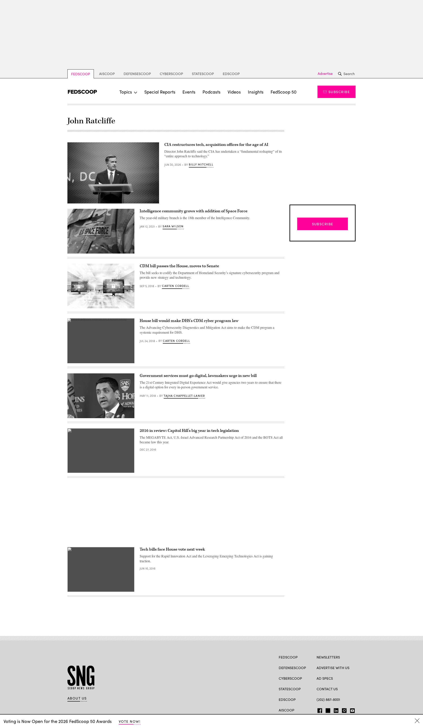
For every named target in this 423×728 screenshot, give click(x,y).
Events (188, 92)
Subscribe (339, 91)
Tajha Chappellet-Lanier (184, 396)
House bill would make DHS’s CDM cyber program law (189, 321)
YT (351, 709)
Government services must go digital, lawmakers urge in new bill (198, 375)
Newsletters (328, 657)
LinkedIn (336, 709)
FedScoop (80, 73)
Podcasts (211, 92)
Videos (234, 92)
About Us (77, 698)
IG (343, 709)
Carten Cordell (175, 286)
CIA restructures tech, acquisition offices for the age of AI (216, 144)
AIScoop (107, 73)
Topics (125, 92)
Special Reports (159, 92)
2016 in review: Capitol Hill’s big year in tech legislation (189, 430)
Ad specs (325, 678)
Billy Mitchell (201, 164)
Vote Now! (129, 721)
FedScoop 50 (284, 92)
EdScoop (231, 73)
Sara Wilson (173, 226)
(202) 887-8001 (328, 699)
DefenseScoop (137, 73)
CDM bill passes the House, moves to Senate (179, 266)
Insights (255, 92)
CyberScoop (171, 73)
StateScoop (203, 73)
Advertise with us (333, 667)
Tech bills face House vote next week (172, 549)
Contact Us (327, 689)
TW (327, 709)
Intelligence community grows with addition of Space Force (193, 211)
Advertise (325, 73)
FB (319, 709)
